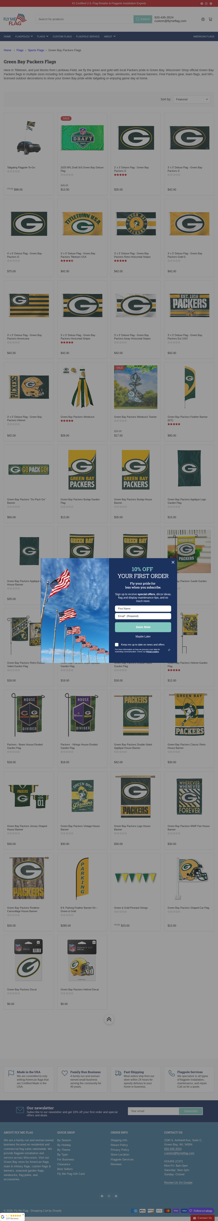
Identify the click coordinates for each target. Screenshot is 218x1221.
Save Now (143, 627)
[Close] (173, 562)
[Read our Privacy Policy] (169, 650)
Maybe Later (143, 636)
